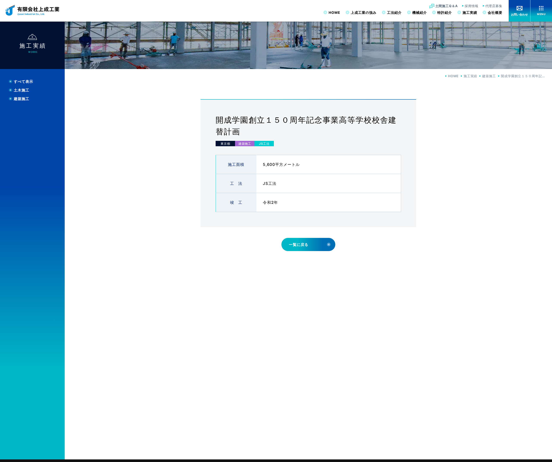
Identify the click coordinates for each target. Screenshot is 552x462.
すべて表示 (23, 81)
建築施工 (489, 76)
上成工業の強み (363, 12)
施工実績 (470, 12)
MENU (541, 14)
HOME (334, 12)
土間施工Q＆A (446, 6)
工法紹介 (394, 12)
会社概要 (495, 12)
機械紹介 (419, 12)
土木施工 (21, 90)
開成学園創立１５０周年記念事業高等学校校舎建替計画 (524, 76)
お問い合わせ (519, 14)
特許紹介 (444, 12)
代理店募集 (494, 6)
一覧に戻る (298, 244)
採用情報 (471, 6)
